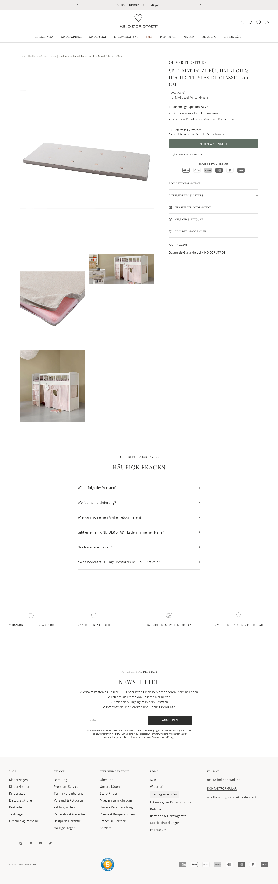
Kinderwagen (44, 36)
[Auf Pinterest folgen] (31, 843)
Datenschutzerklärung (163, 737)
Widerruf (156, 787)
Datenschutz (159, 809)
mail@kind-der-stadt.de (223, 780)
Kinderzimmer (71, 36)
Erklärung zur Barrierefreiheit (171, 802)
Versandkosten (200, 97)
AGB (153, 780)
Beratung (209, 36)
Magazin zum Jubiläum (116, 800)
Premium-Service (66, 787)
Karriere (106, 828)
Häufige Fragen (64, 828)
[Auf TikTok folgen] (50, 843)
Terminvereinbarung (68, 793)
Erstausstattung (126, 36)
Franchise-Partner (113, 821)
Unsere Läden (233, 36)
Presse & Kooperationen (117, 814)
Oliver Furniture (188, 62)
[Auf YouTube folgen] (40, 843)
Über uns (106, 780)
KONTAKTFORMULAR (222, 788)
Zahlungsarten (64, 807)
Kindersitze (97, 36)
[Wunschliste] (259, 22)
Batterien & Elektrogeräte (168, 816)
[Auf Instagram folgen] (21, 843)
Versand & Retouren (68, 800)
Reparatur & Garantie (69, 814)
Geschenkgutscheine (24, 821)
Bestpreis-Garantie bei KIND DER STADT (197, 252)
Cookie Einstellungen (165, 823)
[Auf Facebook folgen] (11, 843)
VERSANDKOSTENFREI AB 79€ (138, 5)
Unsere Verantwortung (116, 807)
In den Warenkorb (213, 144)
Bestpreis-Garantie (67, 821)
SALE (149, 36)
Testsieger (16, 814)
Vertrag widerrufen (165, 794)
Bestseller (16, 807)
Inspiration (168, 36)
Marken (189, 36)
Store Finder (108, 793)
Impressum (158, 830)
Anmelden (170, 720)
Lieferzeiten (184, 134)
